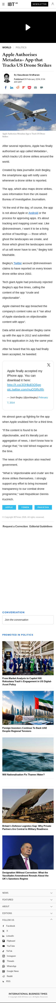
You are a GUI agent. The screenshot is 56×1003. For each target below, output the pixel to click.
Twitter (18, 263)
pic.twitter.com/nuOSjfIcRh (25, 389)
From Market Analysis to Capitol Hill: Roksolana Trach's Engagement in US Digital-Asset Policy (27, 681)
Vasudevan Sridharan (28, 74)
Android (33, 212)
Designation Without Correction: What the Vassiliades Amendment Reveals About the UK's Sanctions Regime (25, 875)
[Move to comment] (41, 87)
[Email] (35, 87)
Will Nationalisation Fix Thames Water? (23, 774)
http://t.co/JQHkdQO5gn (24, 385)
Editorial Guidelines (40, 526)
